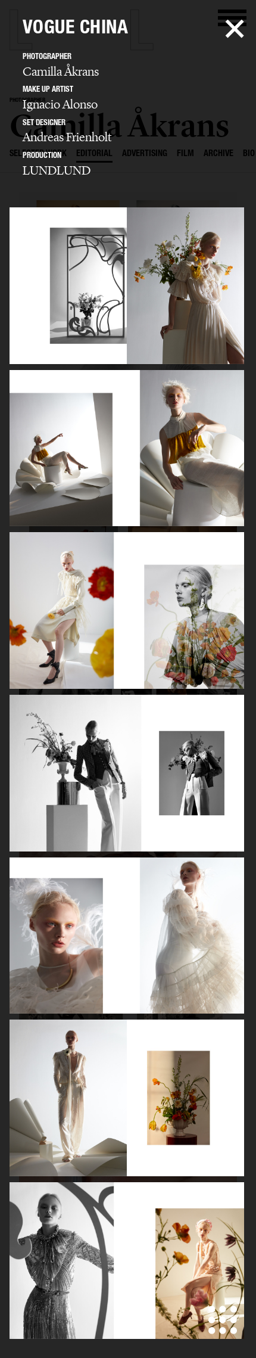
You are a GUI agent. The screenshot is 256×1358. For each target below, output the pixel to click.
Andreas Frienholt (67, 137)
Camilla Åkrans (61, 71)
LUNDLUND (56, 170)
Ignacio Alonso (60, 104)
